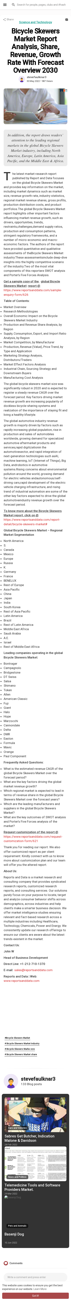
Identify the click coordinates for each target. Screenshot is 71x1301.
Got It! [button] (35, 1295)
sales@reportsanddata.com (33, 970)
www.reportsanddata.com (22, 981)
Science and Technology (35, 22)
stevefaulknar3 (36, 77)
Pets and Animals (17, 1226)
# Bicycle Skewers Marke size (20, 1049)
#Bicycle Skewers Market (17, 1038)
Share (10, 19)
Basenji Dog (14, 1234)
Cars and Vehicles (17, 1128)
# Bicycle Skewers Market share (21, 1054)
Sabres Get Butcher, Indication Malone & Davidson (29, 1138)
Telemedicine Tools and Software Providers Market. (32, 1187)
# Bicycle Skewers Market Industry (22, 1043)
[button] (39, 4)
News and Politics (17, 1177)
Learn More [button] (40, 1289)
